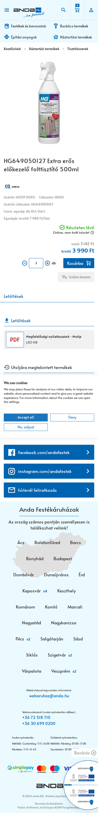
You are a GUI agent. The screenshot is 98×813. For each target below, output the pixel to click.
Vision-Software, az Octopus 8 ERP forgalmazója (48, 807)
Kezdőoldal (12, 49)
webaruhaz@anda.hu (49, 695)
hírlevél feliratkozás (37, 490)
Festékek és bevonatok (28, 26)
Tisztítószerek (77, 49)
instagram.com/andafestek (45, 471)
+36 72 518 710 (36, 717)
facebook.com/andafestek (44, 452)
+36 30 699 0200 (38, 723)
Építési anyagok (24, 37)
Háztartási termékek (76, 37)
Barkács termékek (74, 26)
